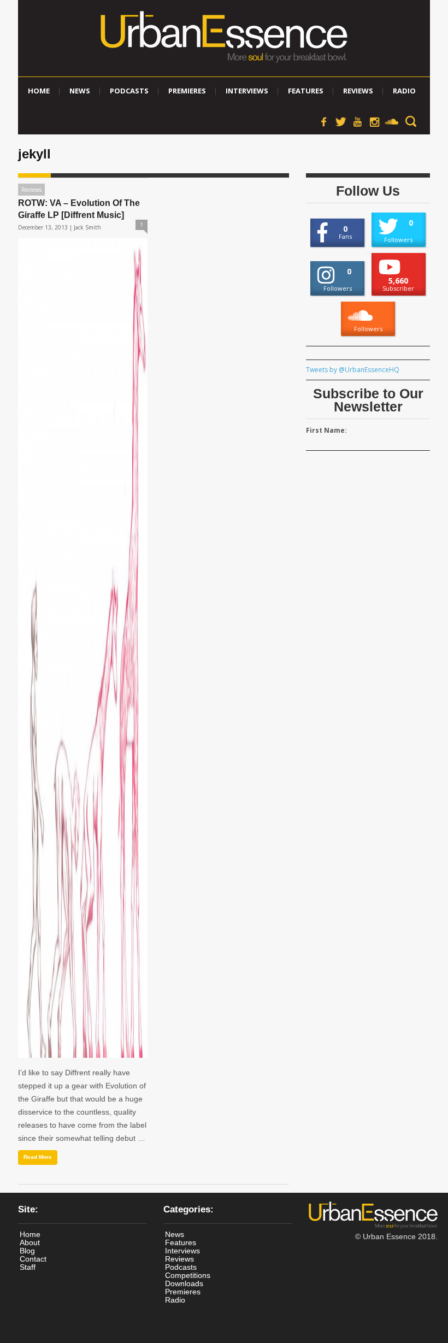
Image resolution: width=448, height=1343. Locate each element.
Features (305, 91)
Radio (404, 91)
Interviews (247, 91)
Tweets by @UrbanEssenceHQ (352, 369)
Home (39, 91)
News (79, 91)
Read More (37, 1157)
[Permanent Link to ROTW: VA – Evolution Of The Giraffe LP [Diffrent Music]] (83, 648)
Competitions (187, 1275)
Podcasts (129, 91)
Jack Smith (87, 227)
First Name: (326, 430)
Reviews (358, 91)
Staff (28, 1267)
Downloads (184, 1283)
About (30, 1242)
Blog (27, 1250)
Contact (33, 1258)
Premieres (187, 91)
